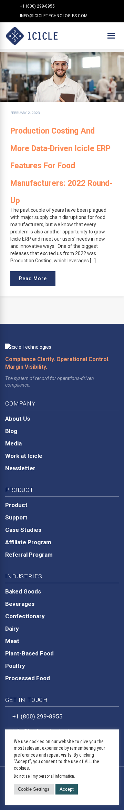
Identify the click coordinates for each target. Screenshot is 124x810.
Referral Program (29, 554)
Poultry (15, 665)
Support (16, 517)
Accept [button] (67, 789)
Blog (11, 431)
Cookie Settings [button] (34, 789)
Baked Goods (23, 591)
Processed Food (27, 678)
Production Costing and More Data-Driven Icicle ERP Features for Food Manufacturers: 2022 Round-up (61, 165)
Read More (33, 278)
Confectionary (25, 616)
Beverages (19, 603)
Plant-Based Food (29, 653)
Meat (12, 641)
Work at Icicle (23, 455)
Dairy (12, 628)
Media (13, 443)
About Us (17, 418)
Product (16, 505)
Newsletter (20, 468)
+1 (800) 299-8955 (37, 6)
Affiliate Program (28, 542)
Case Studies (23, 529)
